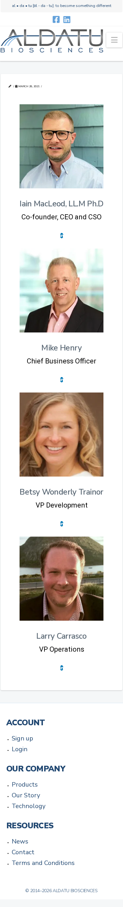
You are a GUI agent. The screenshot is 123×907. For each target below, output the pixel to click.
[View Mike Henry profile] (61, 290)
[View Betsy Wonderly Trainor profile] (61, 435)
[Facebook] (56, 19)
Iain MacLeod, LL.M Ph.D (61, 203)
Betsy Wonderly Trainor (61, 492)
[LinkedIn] (66, 19)
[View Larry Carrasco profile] (61, 579)
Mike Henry (61, 348)
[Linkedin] (61, 235)
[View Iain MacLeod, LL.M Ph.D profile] (61, 146)
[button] (114, 40)
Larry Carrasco (61, 636)
